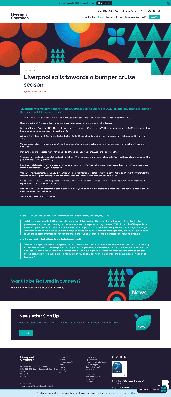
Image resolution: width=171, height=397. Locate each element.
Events (119, 17)
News (100, 17)
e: (36, 386)
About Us (102, 11)
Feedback (90, 382)
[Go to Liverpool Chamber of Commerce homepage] (19, 16)
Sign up (26, 333)
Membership (89, 17)
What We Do (91, 357)
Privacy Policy (91, 374)
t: (26, 383)
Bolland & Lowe (128, 388)
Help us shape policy (93, 367)
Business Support (92, 365)
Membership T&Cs (93, 377)
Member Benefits (66, 362)
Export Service (132, 17)
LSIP (144, 17)
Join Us (154, 17)
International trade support (96, 362)
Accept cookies (127, 393)
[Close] (168, 3)
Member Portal (129, 11)
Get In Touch (114, 11)
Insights (109, 17)
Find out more (104, 3)
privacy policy (111, 393)
